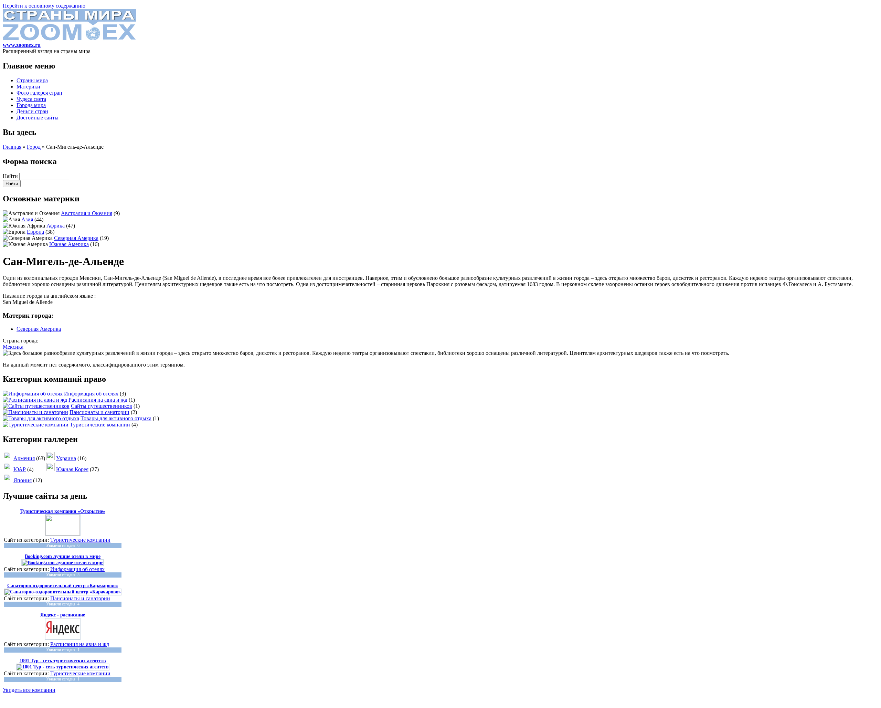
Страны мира (32, 80)
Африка (55, 226)
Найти (11, 176)
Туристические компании (100, 424)
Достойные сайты (38, 117)
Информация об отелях (91, 394)
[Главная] (69, 39)
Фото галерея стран (39, 93)
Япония (22, 480)
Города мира (31, 105)
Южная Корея (72, 469)
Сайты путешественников (101, 406)
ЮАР (19, 469)
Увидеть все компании (29, 690)
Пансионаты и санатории (99, 412)
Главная (12, 147)
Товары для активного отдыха (116, 418)
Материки (28, 86)
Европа (35, 232)
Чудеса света (31, 99)
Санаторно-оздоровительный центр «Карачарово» (62, 585)
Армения (24, 458)
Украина (66, 458)
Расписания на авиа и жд (97, 400)
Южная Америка (69, 244)
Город (34, 147)
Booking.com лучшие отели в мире (62, 556)
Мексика (13, 347)
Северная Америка (76, 238)
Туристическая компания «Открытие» (62, 511)
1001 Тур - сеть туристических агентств (63, 660)
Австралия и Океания (86, 213)
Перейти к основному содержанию (44, 6)
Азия (27, 219)
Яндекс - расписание (62, 614)
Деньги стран (32, 111)
